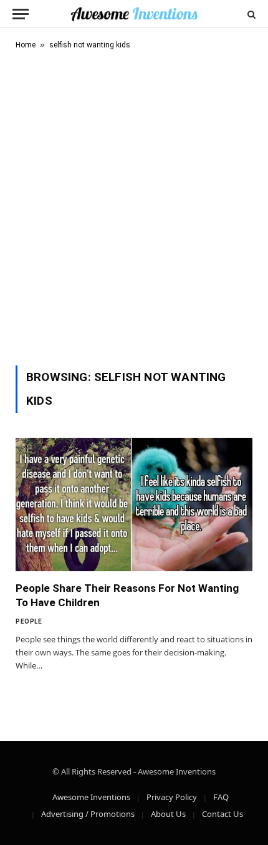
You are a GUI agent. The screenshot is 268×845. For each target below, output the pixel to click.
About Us (168, 813)
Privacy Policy (171, 797)
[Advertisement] (134, 205)
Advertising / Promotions (88, 813)
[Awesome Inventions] (134, 14)
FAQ (221, 797)
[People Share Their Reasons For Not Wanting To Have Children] (134, 504)
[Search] (250, 14)
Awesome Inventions (91, 797)
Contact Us (222, 813)
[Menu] (20, 14)
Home (26, 45)
